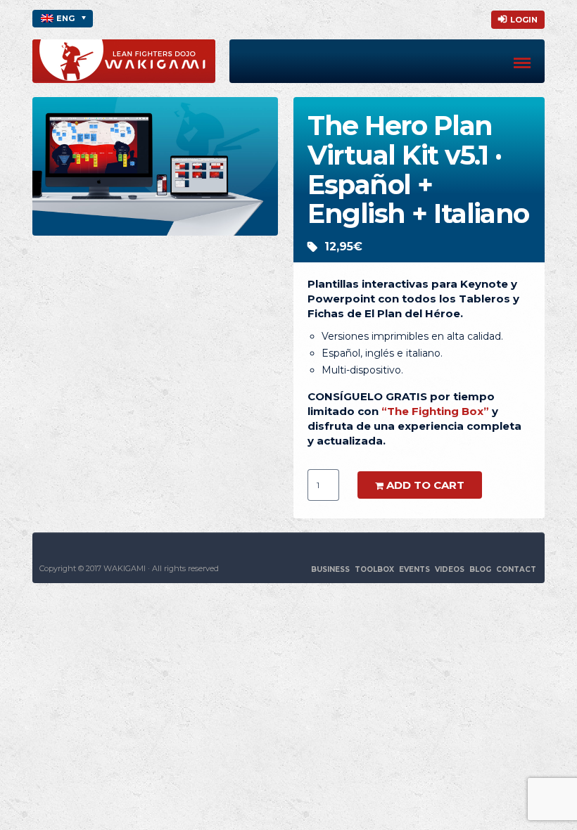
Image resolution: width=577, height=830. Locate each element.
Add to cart (425, 485)
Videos (449, 569)
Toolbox (374, 569)
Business (330, 569)
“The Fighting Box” (435, 411)
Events (414, 569)
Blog (480, 569)
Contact (516, 569)
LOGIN (524, 20)
